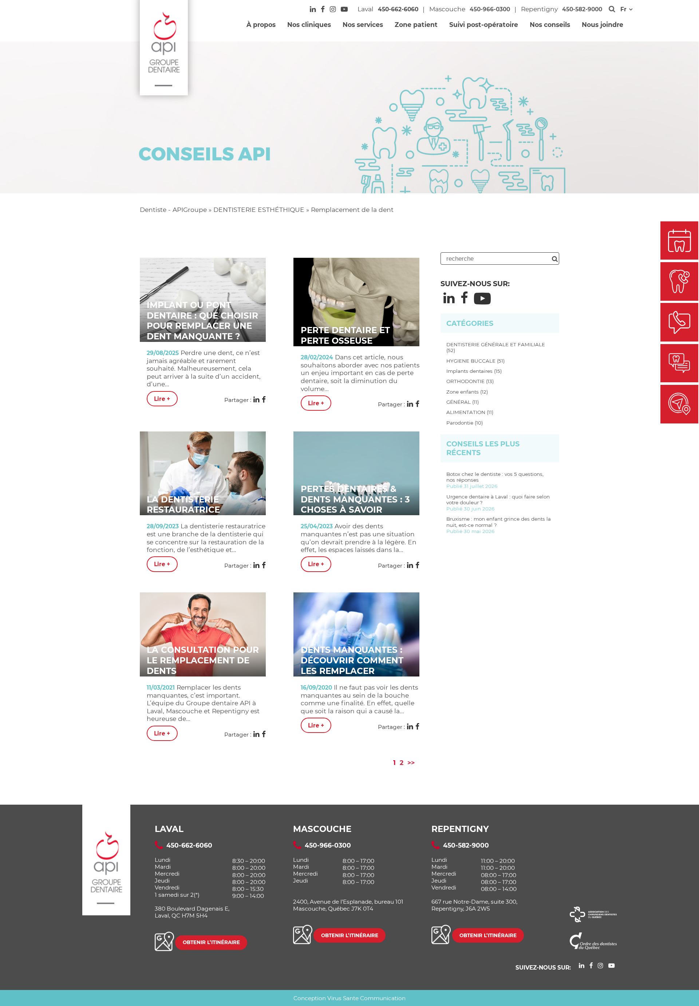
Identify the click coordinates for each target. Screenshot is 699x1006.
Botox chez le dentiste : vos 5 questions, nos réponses (495, 480)
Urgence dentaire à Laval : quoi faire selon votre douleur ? (498, 503)
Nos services (363, 24)
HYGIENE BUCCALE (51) (475, 361)
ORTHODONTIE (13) (470, 381)
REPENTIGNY (460, 829)
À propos (261, 24)
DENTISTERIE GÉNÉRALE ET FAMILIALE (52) (495, 348)
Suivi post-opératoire (483, 24)
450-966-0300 (490, 9)
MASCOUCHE (322, 829)
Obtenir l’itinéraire (211, 942)
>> (411, 762)
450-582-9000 (582, 9)
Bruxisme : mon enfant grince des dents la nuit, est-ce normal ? (498, 525)
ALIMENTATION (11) (469, 412)
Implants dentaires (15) (474, 371)
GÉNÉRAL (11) (462, 402)
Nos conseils (550, 24)
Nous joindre (602, 24)
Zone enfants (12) (467, 392)
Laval (169, 829)
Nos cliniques (309, 24)
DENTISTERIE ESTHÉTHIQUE (258, 209)
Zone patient (416, 24)
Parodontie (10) (464, 423)
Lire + (162, 398)
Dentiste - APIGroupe (173, 209)
